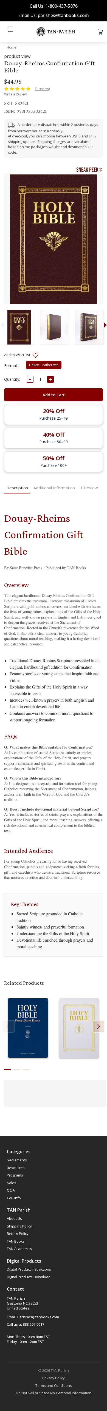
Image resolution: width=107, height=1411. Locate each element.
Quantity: (12, 379)
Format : (11, 365)
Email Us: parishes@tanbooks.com (53, 15)
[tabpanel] (18, 327)
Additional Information (54, 487)
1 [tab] (7, 1069)
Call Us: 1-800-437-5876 (54, 6)
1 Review (89, 487)
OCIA (11, 1190)
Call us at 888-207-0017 (25, 1324)
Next (98, 1026)
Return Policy (18, 1233)
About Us (14, 1218)
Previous (8, 1026)
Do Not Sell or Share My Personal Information (53, 1392)
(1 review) (42, 88)
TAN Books (16, 1241)
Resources (16, 1167)
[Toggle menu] (10, 31)
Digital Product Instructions (29, 1269)
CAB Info (14, 1197)
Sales (11, 1182)
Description (17, 487)
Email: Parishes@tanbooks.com (33, 1316)
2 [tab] (16, 1069)
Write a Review (15, 94)
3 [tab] (26, 1069)
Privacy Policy (53, 1377)
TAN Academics (19, 1248)
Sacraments (17, 1160)
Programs (15, 1175)
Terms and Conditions (53, 1385)
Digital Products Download (28, 1276)
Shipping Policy (19, 1226)
